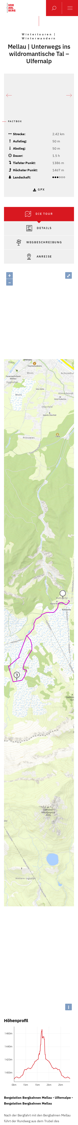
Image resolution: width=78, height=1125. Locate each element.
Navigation (70, 8)
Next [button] (69, 95)
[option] (39, 96)
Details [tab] (44, 228)
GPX (41, 189)
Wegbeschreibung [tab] (43, 242)
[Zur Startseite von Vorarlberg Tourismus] (11, 8)
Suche (54, 8)
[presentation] (39, 214)
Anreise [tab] (43, 256)
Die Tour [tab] (43, 214)
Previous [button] (9, 95)
